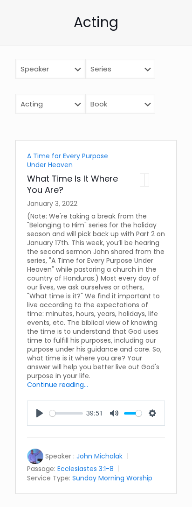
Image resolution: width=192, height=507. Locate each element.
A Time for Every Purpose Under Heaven (67, 160)
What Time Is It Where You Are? (72, 184)
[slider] (66, 413)
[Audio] (142, 180)
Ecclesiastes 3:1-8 (85, 468)
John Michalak (99, 456)
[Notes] (146, 180)
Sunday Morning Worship (112, 477)
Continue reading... (57, 384)
